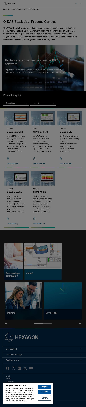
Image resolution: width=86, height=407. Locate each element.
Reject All (44, 392)
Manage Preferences (44, 397)
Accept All (44, 386)
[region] (28, 393)
